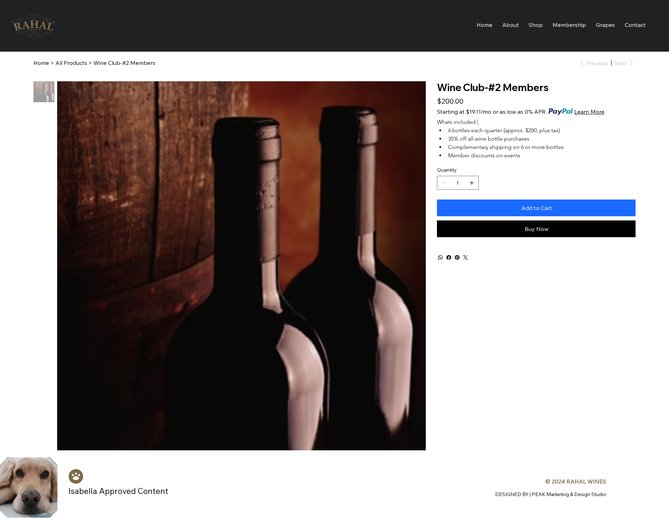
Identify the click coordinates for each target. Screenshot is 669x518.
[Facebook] (448, 257)
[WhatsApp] (440, 257)
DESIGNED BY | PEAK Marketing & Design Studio (550, 494)
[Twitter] (465, 257)
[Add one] (472, 183)
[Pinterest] (457, 257)
